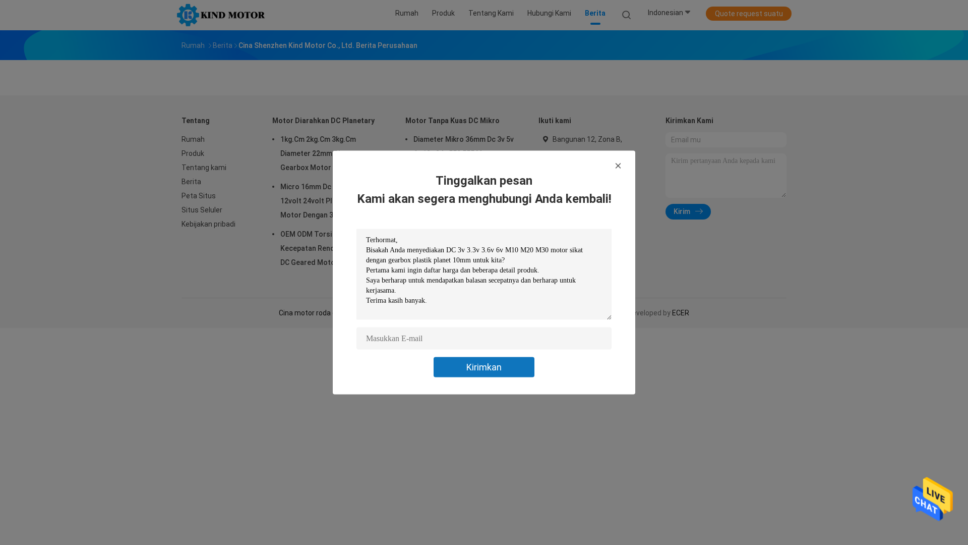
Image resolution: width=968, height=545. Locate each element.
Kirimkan (484, 367)
